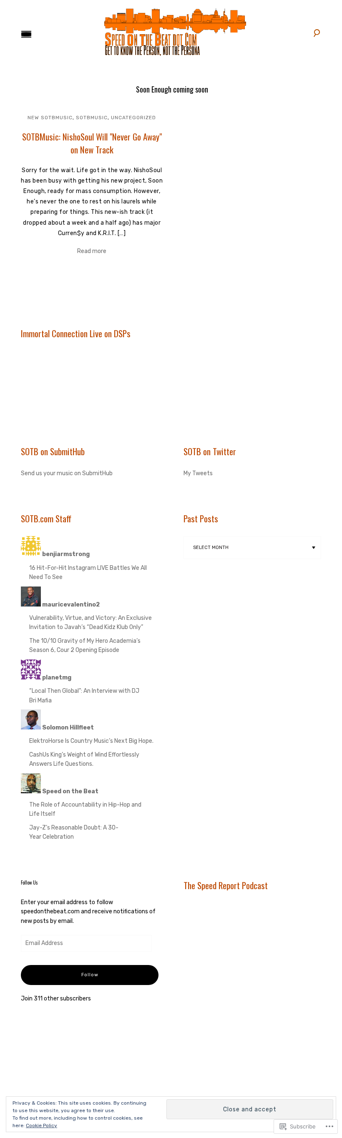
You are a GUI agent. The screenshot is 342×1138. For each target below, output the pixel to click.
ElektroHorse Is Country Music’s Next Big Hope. (91, 740)
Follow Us (29, 882)
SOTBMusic (92, 117)
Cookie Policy (41, 1125)
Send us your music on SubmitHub (67, 473)
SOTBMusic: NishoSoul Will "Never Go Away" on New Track (92, 143)
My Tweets (198, 473)
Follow (89, 975)
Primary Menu (26, 34)
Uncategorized (133, 117)
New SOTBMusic (50, 117)
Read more (91, 251)
